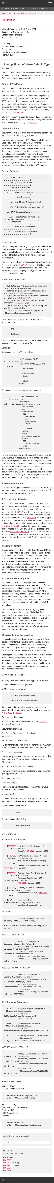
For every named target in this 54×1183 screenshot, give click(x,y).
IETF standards (19, 13)
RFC (28, 13)
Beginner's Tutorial (10, 9)
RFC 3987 (43, 893)
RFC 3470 (14, 532)
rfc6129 (33, 122)
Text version (7, 20)
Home (4, 13)
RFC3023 (23, 265)
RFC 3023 (6, 526)
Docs (10, 13)
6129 (26, 32)
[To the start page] (7, 1180)
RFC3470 (24, 532)
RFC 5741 (21, 112)
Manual (44, 9)
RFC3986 (25, 298)
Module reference (30, 9)
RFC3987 (19, 512)
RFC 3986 (22, 883)
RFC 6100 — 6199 (38, 13)
